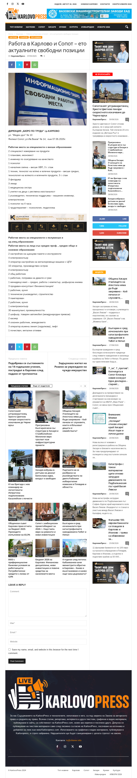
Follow (122, 226)
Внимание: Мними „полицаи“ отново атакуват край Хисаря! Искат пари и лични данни (117, 424)
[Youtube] (23, 4)
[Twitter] (18, 4)
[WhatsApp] (34, 64)
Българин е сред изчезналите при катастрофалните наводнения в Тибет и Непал (74, 529)
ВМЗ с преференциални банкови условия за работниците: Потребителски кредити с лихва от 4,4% (19, 568)
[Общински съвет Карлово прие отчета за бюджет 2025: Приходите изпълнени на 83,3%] (20, 512)
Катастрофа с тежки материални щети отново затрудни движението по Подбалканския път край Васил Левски (117, 476)
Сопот (41, 27)
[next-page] (85, 386)
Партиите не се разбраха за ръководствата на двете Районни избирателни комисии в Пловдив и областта (74, 478)
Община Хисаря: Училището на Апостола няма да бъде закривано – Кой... (116, 165)
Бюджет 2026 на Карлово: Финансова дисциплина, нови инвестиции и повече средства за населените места (47, 566)
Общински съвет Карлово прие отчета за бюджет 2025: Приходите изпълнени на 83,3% (20, 529)
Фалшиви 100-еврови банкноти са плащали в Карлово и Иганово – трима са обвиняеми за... (118, 529)
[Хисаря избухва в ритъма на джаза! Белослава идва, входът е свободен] (47, 458)
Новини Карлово (89, 4)
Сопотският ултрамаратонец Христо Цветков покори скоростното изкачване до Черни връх (19, 418)
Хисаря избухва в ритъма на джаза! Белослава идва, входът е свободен (45, 474)
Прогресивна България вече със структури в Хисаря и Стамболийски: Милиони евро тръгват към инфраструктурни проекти (46, 435)
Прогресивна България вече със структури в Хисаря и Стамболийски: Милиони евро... (118, 147)
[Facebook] (7, 4)
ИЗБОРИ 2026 (103, 27)
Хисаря (52, 27)
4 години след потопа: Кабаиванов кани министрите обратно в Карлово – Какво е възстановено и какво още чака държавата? (74, 566)
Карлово (30, 27)
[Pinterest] (27, 64)
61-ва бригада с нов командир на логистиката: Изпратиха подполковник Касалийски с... (117, 184)
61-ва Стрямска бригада (19, 480)
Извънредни (87, 27)
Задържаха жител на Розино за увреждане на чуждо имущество (70, 366)
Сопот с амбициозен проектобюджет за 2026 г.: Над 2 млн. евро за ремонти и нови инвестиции (46, 529)
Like (124, 219)
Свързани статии (19, 386)
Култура (74, 27)
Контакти (105, 4)
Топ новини (16, 27)
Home (10, 34)
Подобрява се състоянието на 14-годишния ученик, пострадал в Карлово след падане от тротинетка (26, 368)
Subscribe (121, 233)
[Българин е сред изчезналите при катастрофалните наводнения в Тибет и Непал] (74, 512)
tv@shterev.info (73, 740)
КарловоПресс (18, 56)
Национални (68, 466)
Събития (24, 37)
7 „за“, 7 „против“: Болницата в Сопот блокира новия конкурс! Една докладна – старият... (118, 376)
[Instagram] (13, 4)
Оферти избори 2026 (122, 4)
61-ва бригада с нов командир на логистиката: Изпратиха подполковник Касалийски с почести (20, 491)
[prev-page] (81, 386)
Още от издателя (41, 386)
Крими (62, 27)
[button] (126, 27)
